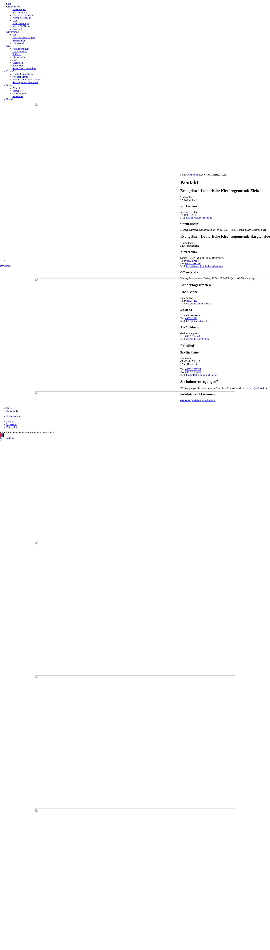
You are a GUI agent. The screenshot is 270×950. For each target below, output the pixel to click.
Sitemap (10, 408)
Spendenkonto (13, 416)
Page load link (7, 438)
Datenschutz (12, 427)
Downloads (5, 266)
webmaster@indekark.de (255, 388)
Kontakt (10, 421)
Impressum (11, 424)
